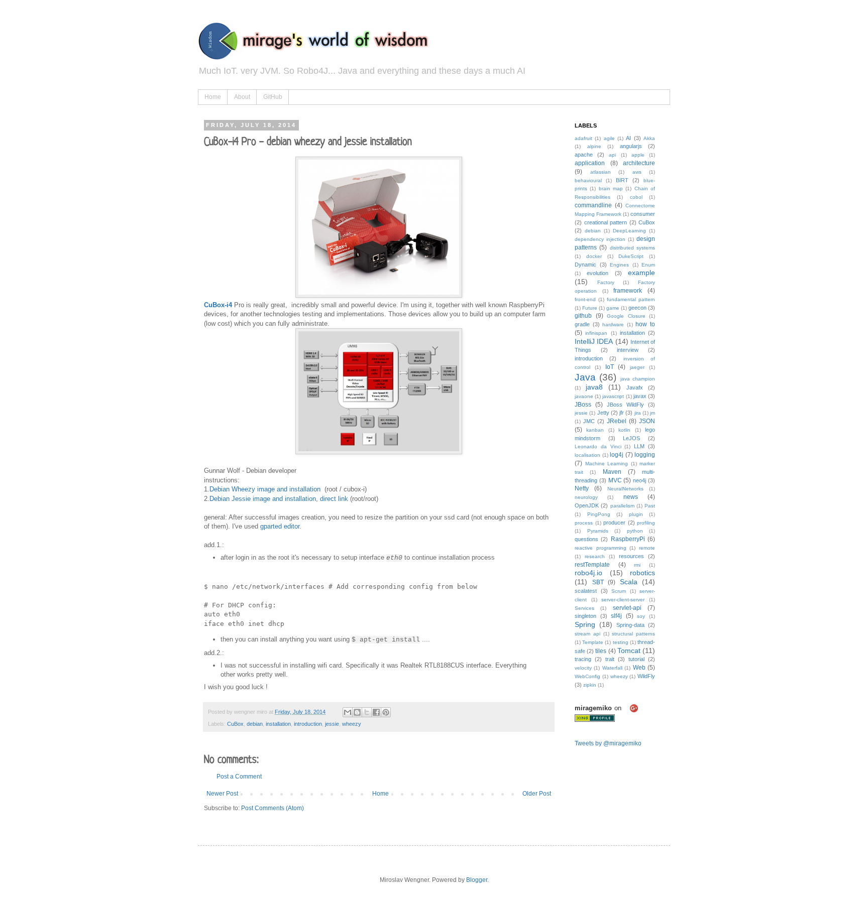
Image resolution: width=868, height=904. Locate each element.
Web (639, 667)
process (584, 523)
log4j (616, 454)
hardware (613, 324)
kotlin (624, 430)
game (612, 308)
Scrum (618, 591)
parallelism (622, 505)
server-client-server (622, 599)
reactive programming (600, 548)
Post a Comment (239, 776)
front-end (585, 299)
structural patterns (633, 633)
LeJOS (631, 438)
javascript (613, 396)
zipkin (589, 685)
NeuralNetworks (625, 488)
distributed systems (632, 247)
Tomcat (628, 651)
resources (631, 556)
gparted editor (279, 526)
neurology (586, 497)
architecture (639, 163)
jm (652, 413)
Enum (648, 265)
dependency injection (600, 239)
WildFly (646, 676)
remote (647, 548)
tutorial (636, 659)
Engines (619, 265)
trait (609, 659)
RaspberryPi (628, 539)
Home (212, 96)
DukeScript (630, 256)
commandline (593, 205)
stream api (587, 633)
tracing (583, 659)
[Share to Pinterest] (386, 712)
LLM (639, 446)
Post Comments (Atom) (272, 808)
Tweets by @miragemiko (608, 743)
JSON (647, 421)
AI (628, 138)
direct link (334, 498)
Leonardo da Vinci (598, 446)
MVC (615, 480)
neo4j (639, 480)
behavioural (588, 180)
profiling (646, 523)
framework (627, 290)
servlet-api (627, 607)
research (595, 556)
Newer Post (222, 793)
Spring (585, 624)
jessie (332, 724)
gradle (582, 324)
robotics (642, 573)
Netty (582, 488)
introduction (308, 724)
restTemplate (592, 564)
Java (585, 377)
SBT (598, 582)
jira (637, 413)
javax (639, 396)
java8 (594, 387)
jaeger (637, 367)
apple (637, 155)
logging (644, 454)
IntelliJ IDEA (594, 341)
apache (584, 155)
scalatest (586, 591)
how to (645, 324)
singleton (585, 616)
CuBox (235, 724)
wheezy (351, 724)
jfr (621, 413)
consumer (642, 214)
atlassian (600, 172)
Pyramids (597, 531)
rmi (637, 565)
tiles (600, 651)
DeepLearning (629, 230)
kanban (595, 430)
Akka (649, 138)
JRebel (616, 421)
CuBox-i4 (218, 305)
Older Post (536, 793)
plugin (636, 514)
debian (255, 724)
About (242, 96)
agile (609, 138)
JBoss (583, 404)
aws (636, 172)
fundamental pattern (631, 299)
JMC (589, 421)
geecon (637, 308)
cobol (636, 197)
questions (586, 539)
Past (649, 505)
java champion (637, 378)
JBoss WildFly (625, 405)
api (612, 155)
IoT (609, 366)
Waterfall (612, 668)
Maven (612, 471)
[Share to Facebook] (376, 712)
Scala (628, 582)
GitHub (272, 96)
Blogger (476, 879)
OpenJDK (587, 505)
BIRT (622, 180)
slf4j (616, 615)
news (630, 496)
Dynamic (585, 265)
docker (594, 256)
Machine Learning (606, 463)
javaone (584, 396)
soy (641, 616)
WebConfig (587, 676)
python (635, 531)
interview (627, 350)
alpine (594, 146)
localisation (587, 455)
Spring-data (630, 625)
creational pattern (605, 222)
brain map (611, 188)
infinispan (596, 333)
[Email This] (348, 712)
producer (614, 523)
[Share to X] (367, 712)
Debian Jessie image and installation (262, 498)
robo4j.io (588, 573)
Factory (605, 282)
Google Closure (626, 316)
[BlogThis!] (357, 712)
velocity (583, 668)
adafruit (583, 138)
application (590, 163)
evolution (597, 273)
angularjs (631, 146)
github (583, 315)
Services (584, 608)
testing (620, 642)
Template (592, 642)
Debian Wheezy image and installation (264, 489)
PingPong (598, 514)
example (641, 273)
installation (278, 724)
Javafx (634, 387)
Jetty (603, 413)
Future (589, 308)
